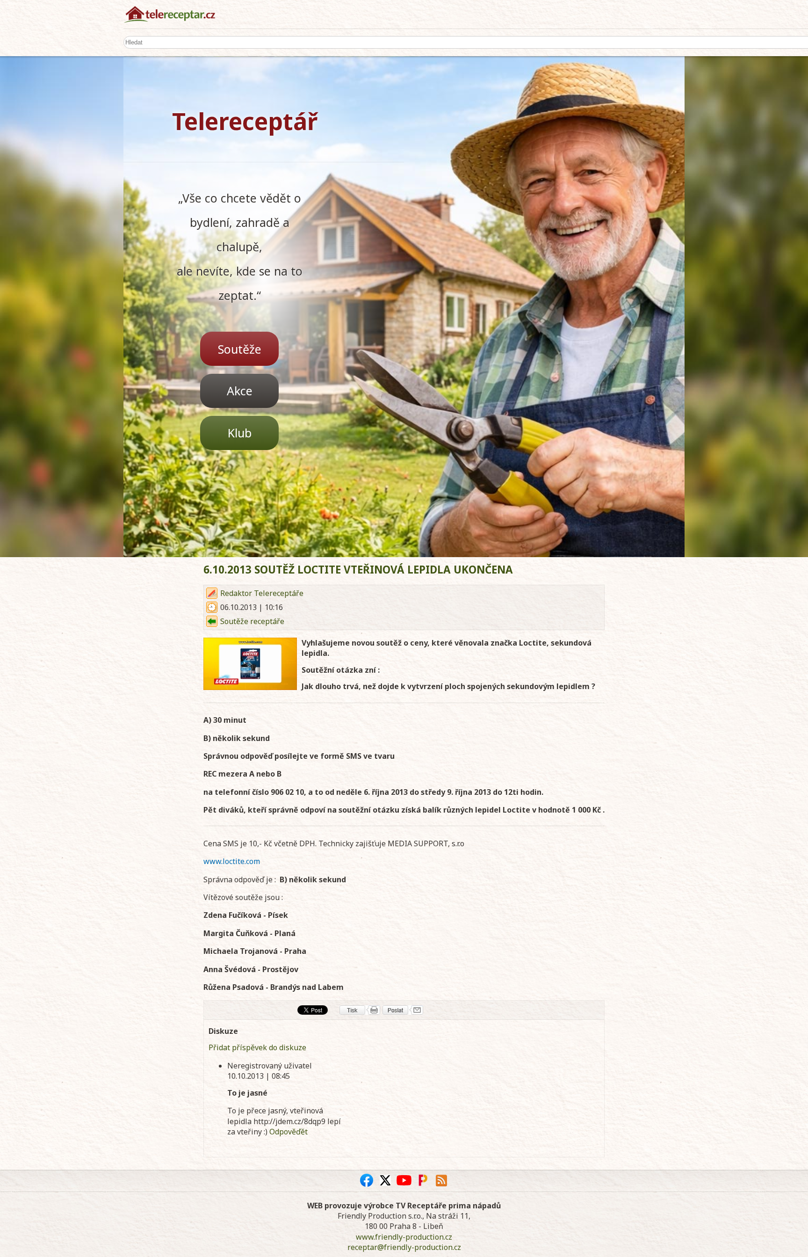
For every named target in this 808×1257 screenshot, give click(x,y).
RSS (441, 1180)
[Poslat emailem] (402, 1010)
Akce (239, 391)
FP (422, 1180)
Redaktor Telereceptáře (261, 593)
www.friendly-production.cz (404, 1237)
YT (404, 1180)
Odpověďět (288, 1131)
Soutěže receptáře (252, 621)
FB (366, 1180)
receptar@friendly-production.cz (404, 1247)
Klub (240, 433)
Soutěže (239, 349)
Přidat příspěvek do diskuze (257, 1047)
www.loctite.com (231, 861)
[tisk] (359, 1010)
